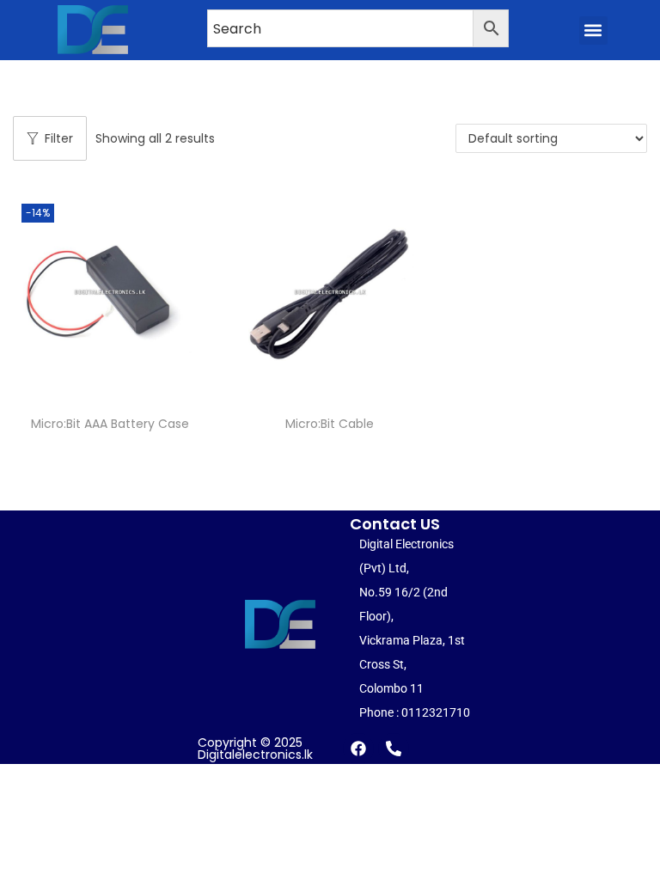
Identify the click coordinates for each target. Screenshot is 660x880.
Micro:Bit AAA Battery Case (110, 423)
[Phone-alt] (393, 748)
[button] (593, 30)
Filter (59, 138)
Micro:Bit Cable (329, 423)
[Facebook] (358, 748)
